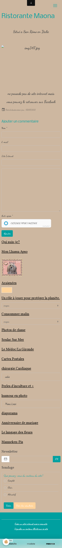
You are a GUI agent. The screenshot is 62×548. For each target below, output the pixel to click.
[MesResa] (50, 544)
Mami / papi (10, 403)
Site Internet (7, 156)
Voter (8, 505)
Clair (10, 487)
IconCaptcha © (46, 226)
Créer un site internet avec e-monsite (31, 524)
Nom (4, 128)
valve (7, 376)
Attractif (12, 494)
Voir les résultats (24, 505)
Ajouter (7, 233)
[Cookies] (6, 542)
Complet (11, 480)
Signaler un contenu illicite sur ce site (31, 529)
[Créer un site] (11, 544)
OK (56, 459)
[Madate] (30, 544)
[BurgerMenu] (55, 5)
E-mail (5, 142)
